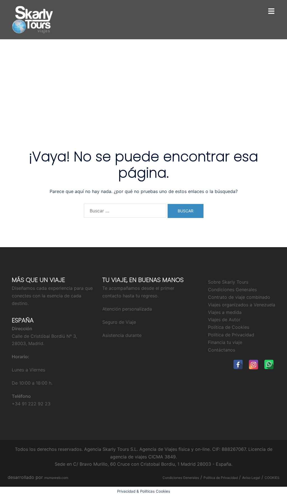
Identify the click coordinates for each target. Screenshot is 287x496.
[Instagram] (253, 364)
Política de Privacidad (231, 334)
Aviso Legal (251, 478)
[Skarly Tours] (32, 19)
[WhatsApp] (269, 364)
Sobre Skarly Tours (228, 282)
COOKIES (272, 478)
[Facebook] (238, 364)
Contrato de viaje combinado (239, 297)
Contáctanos (221, 350)
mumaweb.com (56, 478)
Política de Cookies (228, 327)
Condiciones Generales (232, 289)
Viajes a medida (225, 312)
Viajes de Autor (224, 319)
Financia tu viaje (225, 342)
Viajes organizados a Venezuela (241, 304)
